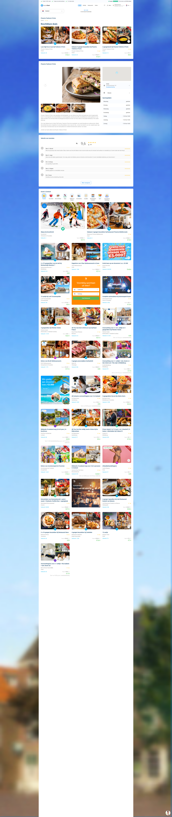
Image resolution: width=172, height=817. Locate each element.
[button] (45, 85)
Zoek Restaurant (86, 298)
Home (79, 5)
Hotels (96, 5)
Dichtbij (84, 5)
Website (116, 93)
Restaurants (90, 5)
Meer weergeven (86, 182)
